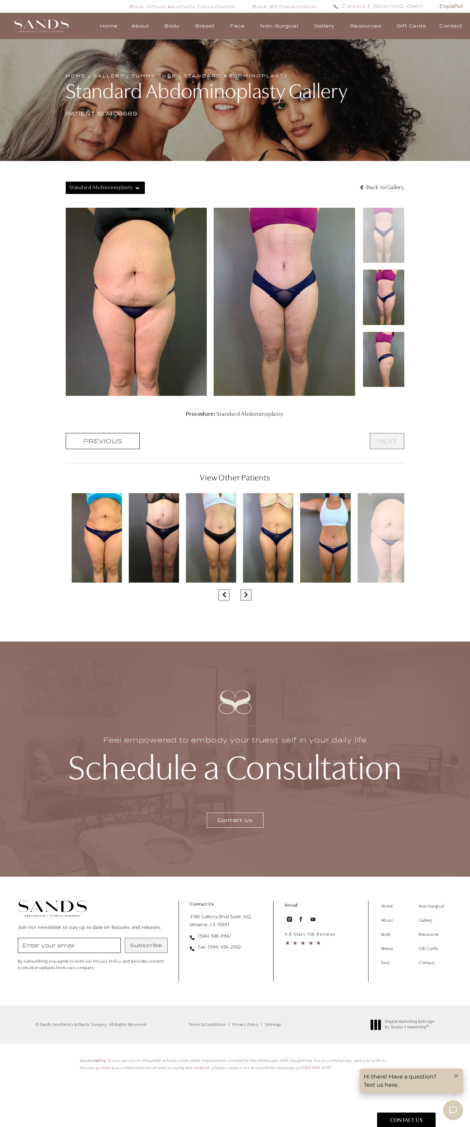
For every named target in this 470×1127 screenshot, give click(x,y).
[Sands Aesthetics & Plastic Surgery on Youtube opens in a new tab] (313, 919)
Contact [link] (450, 26)
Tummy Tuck (154, 76)
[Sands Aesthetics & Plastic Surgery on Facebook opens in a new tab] (301, 919)
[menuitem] (109, 26)
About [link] (140, 26)
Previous (102, 441)
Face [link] (237, 26)
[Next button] (246, 594)
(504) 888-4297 (316, 1068)
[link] (398, 6)
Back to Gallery (384, 188)
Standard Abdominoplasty (236, 76)
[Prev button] (223, 594)
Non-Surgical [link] (279, 26)
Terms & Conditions (207, 1025)
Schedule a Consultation (235, 761)
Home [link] (109, 26)
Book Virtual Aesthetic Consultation (182, 6)
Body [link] (171, 26)
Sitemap (273, 1025)
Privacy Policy (245, 1025)
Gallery (109, 76)
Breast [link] (204, 26)
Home (76, 76)
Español (451, 6)
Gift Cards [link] (411, 26)
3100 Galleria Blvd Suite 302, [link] (221, 920)
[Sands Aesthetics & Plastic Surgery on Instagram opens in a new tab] (289, 919)
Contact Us (235, 820)
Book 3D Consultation (284, 6)
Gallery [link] (324, 26)
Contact (354, 6)
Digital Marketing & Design (410, 1025)
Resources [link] (365, 26)
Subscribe (146, 945)
